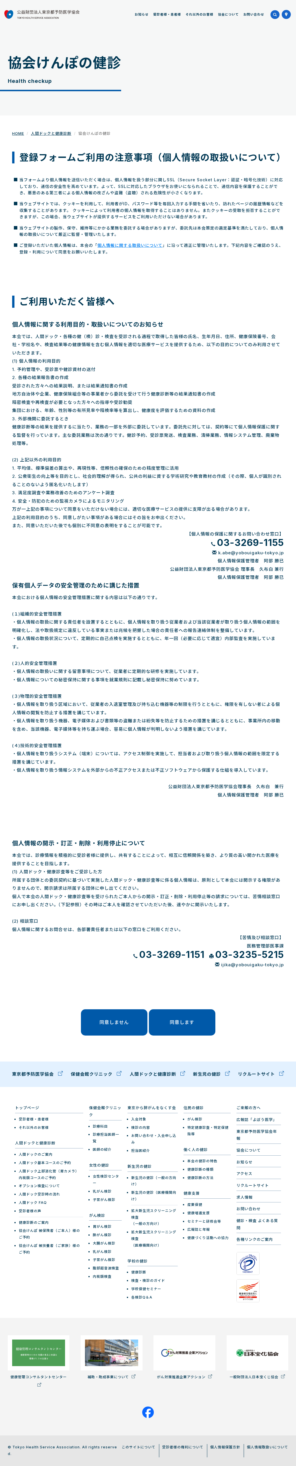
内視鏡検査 (102, 1276)
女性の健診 (99, 1165)
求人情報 (244, 1197)
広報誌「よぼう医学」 (256, 1119)
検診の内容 (140, 1127)
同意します (182, 1022)
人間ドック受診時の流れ (39, 1194)
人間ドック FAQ (33, 1202)
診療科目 (100, 1126)
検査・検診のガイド (148, 1280)
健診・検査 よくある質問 (257, 1224)
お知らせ (142, 14)
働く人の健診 (196, 1149)
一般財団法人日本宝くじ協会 (255, 1377)
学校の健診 (137, 1261)
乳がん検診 (102, 1191)
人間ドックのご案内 (36, 1154)
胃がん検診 (102, 1226)
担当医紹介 (140, 1150)
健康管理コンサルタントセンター (38, 1377)
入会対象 (138, 1119)
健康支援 (192, 1193)
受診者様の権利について (183, 1447)
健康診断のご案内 (34, 1222)
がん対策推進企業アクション (182, 1377)
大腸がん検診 (104, 1243)
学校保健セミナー (146, 1289)
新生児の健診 (207, 1074)
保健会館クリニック (92, 1074)
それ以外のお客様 (199, 14)
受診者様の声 (30, 1211)
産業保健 (194, 1204)
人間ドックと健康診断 (51, 133)
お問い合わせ (253, 14)
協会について (228, 14)
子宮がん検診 (104, 1200)
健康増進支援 (198, 1213)
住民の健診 (194, 1107)
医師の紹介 (102, 1149)
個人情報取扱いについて (267, 1447)
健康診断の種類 (200, 1169)
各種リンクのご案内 (254, 1239)
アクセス (244, 1173)
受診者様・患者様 (167, 14)
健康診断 (138, 1272)
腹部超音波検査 (106, 1268)
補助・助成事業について (109, 1377)
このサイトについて (139, 1447)
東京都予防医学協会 (33, 1074)
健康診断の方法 (200, 1178)
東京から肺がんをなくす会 (151, 1107)
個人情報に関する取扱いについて (129, 245)
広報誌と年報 (198, 1229)
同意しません (114, 1022)
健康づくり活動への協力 (208, 1238)
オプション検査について (39, 1186)
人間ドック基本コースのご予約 (45, 1163)
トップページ (27, 1107)
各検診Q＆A (141, 1297)
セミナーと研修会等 (204, 1221)
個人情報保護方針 (225, 1447)
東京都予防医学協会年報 (256, 1135)
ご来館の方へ (248, 1107)
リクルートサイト (257, 1074)
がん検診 (97, 1215)
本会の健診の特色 (202, 1161)
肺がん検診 (102, 1235)
